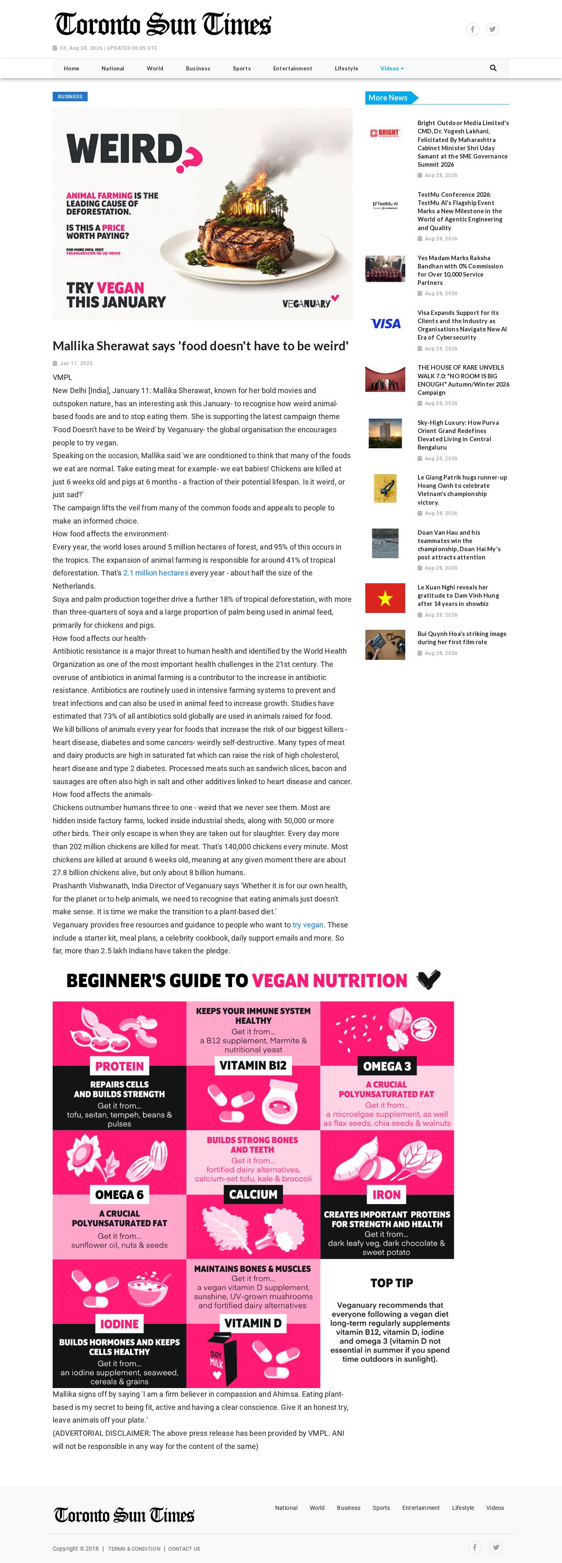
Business (348, 1508)
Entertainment (421, 1508)
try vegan (308, 925)
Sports (381, 1508)
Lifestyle (463, 1508)
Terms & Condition (134, 1549)
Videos (495, 1508)
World (317, 1508)
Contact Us (184, 1549)
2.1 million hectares (155, 573)
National (286, 1508)
